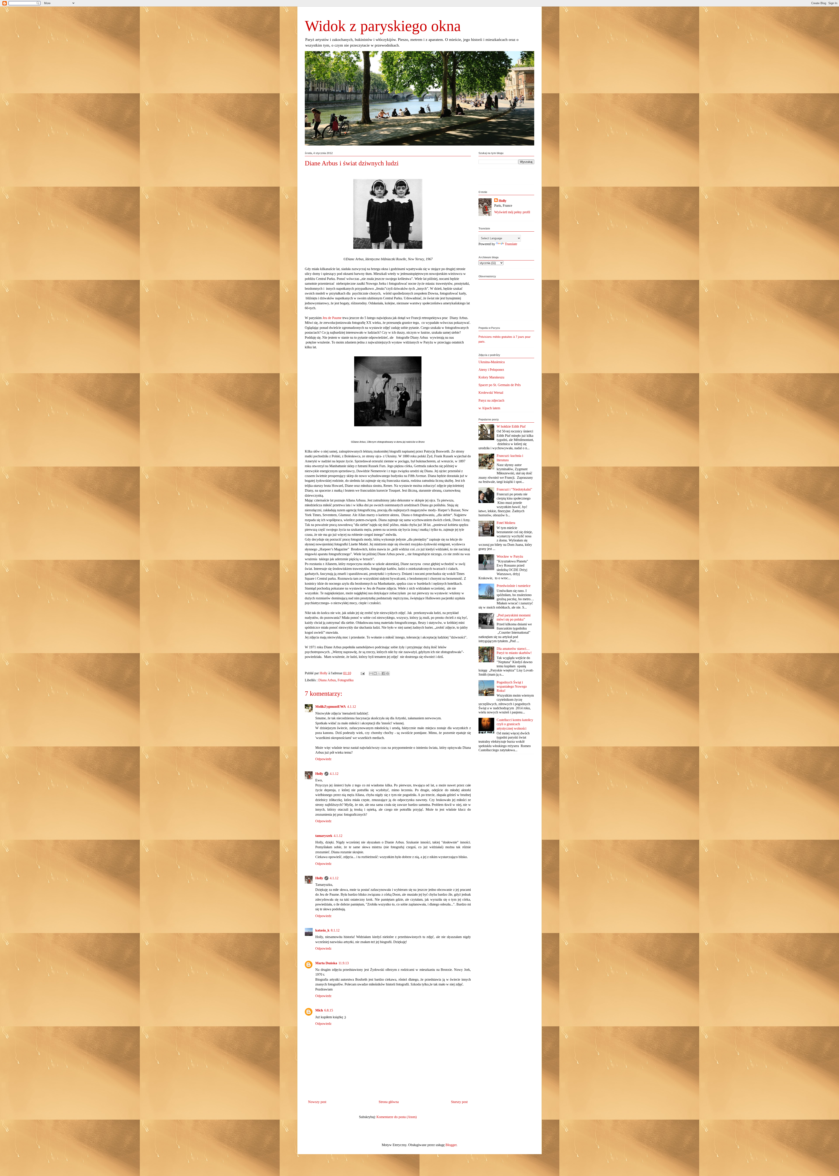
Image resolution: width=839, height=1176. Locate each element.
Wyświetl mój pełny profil (512, 212)
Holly (319, 773)
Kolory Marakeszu (491, 377)
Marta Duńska (326, 963)
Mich (319, 1010)
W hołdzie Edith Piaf (511, 426)
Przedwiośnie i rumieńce (513, 586)
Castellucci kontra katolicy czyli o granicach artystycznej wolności (515, 724)
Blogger (451, 1145)
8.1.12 (335, 930)
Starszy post (459, 1102)
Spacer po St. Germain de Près (499, 385)
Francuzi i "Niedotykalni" (514, 489)
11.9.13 (343, 963)
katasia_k (322, 930)
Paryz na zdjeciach (491, 400)
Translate (511, 244)
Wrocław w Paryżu (510, 556)
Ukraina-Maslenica (491, 362)
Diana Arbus (327, 680)
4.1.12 (351, 706)
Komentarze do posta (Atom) (396, 1117)
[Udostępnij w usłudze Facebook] (383, 673)
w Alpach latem (489, 408)
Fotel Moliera (506, 523)
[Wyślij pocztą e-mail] (371, 673)
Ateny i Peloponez (491, 369)
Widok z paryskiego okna (383, 25)
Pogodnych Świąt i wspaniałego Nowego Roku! (512, 686)
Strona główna (389, 1102)
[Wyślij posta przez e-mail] (362, 673)
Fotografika (346, 680)
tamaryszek (323, 836)
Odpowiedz (323, 759)
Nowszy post (317, 1102)
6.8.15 (328, 1010)
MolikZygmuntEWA (330, 706)
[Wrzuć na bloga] (375, 673)
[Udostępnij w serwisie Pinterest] (387, 673)
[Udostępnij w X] (379, 673)
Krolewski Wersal (490, 392)
